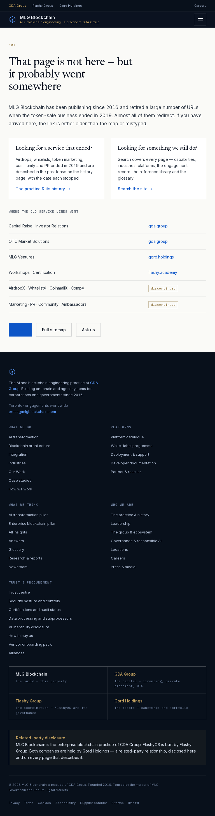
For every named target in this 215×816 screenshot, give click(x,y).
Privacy (14, 803)
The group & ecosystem (131, 532)
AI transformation (24, 437)
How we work (20, 489)
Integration (18, 454)
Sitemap (117, 803)
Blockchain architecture (29, 445)
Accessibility (65, 803)
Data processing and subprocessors (40, 618)
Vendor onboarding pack (30, 644)
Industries (17, 463)
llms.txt (133, 803)
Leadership (120, 523)
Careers (200, 5)
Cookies (44, 803)
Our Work (17, 471)
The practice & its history (40, 188)
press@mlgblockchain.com (32, 411)
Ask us (88, 329)
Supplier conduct (93, 803)
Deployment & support (130, 454)
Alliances (17, 653)
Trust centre (19, 592)
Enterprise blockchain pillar (32, 523)
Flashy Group (42, 5)
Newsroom (18, 567)
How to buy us (21, 635)
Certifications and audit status (35, 609)
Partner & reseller (126, 471)
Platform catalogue (127, 437)
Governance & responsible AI (136, 540)
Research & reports (25, 558)
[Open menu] (200, 19)
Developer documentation (133, 463)
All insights (18, 532)
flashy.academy (162, 272)
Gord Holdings (70, 5)
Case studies (20, 480)
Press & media (123, 567)
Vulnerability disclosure (29, 627)
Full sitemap (54, 329)
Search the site (133, 188)
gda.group (158, 226)
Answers (16, 540)
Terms (28, 803)
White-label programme (132, 445)
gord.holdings (161, 257)
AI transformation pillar (28, 514)
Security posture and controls (34, 601)
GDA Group (17, 5)
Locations (119, 549)
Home (20, 329)
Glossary (16, 549)
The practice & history (130, 514)
